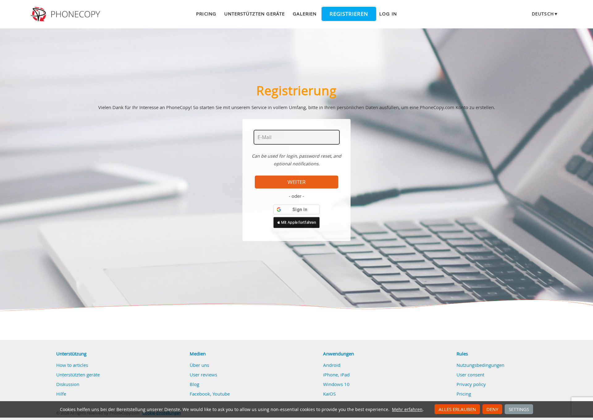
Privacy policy (471, 384)
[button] (296, 222)
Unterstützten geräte (254, 14)
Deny (492, 409)
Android (331, 365)
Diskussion (67, 384)
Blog (194, 384)
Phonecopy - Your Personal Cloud (66, 14)
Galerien (305, 14)
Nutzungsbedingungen (480, 365)
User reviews (203, 374)
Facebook (200, 394)
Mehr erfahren (407, 409)
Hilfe (61, 394)
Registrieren (349, 14)
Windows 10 (336, 384)
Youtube (221, 394)
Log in (388, 14)
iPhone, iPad (336, 374)
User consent (470, 374)
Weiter (297, 182)
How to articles (72, 365)
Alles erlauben (457, 409)
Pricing (206, 14)
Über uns (199, 365)
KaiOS (329, 394)
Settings (519, 409)
